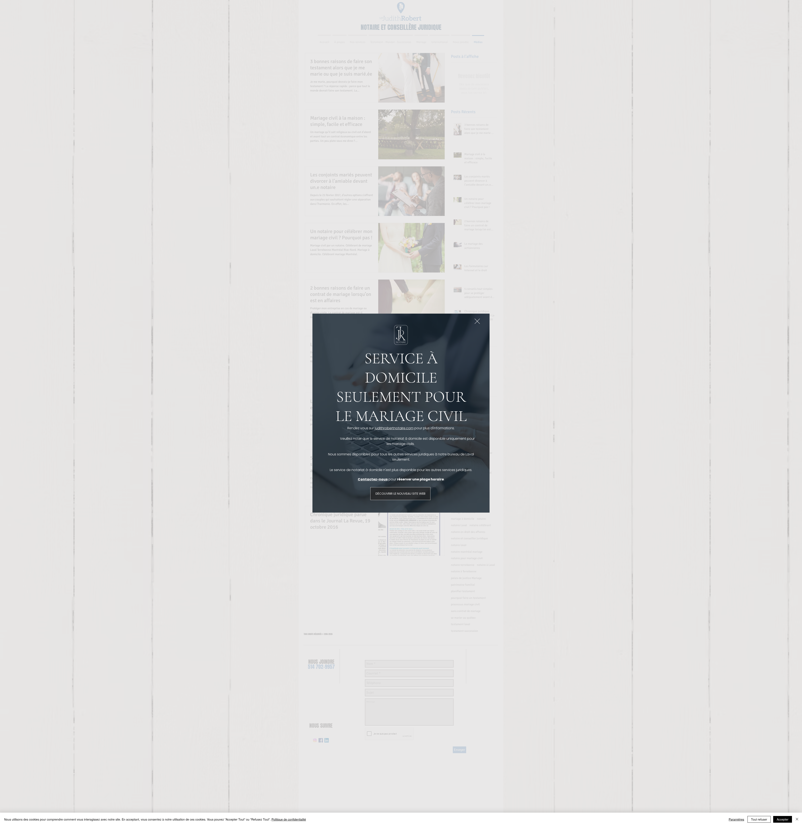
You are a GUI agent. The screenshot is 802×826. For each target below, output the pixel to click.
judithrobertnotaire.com (394, 428)
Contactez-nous (373, 479)
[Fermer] (796, 819)
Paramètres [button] (736, 819)
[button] (477, 321)
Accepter (782, 819)
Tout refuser (759, 819)
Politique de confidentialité (289, 819)
